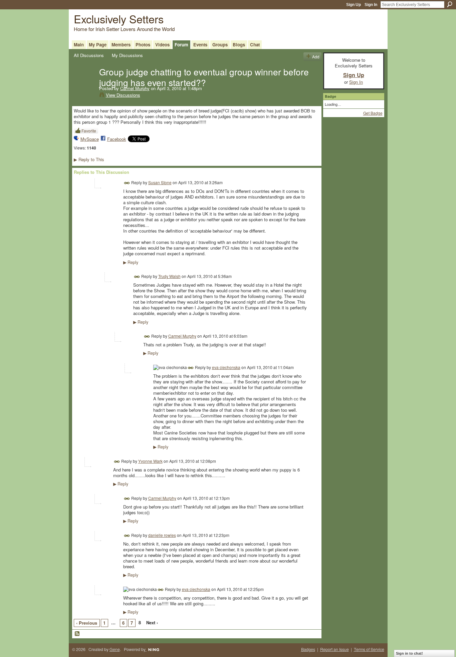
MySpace (89, 139)
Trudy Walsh (169, 276)
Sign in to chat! (409, 653)
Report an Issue (334, 649)
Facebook (116, 139)
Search (449, 4)
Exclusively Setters (119, 18)
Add (315, 56)
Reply (130, 262)
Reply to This (89, 159)
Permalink (127, 183)
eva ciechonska (226, 367)
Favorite (88, 130)
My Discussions (127, 55)
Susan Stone (160, 182)
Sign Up (353, 4)
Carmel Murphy (135, 88)
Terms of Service (369, 649)
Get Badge (373, 113)
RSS (77, 634)
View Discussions (123, 95)
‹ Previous (86, 623)
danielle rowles (162, 535)
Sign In (371, 4)
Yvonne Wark (150, 461)
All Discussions (89, 55)
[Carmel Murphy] (84, 85)
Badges (308, 649)
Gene (114, 649)
